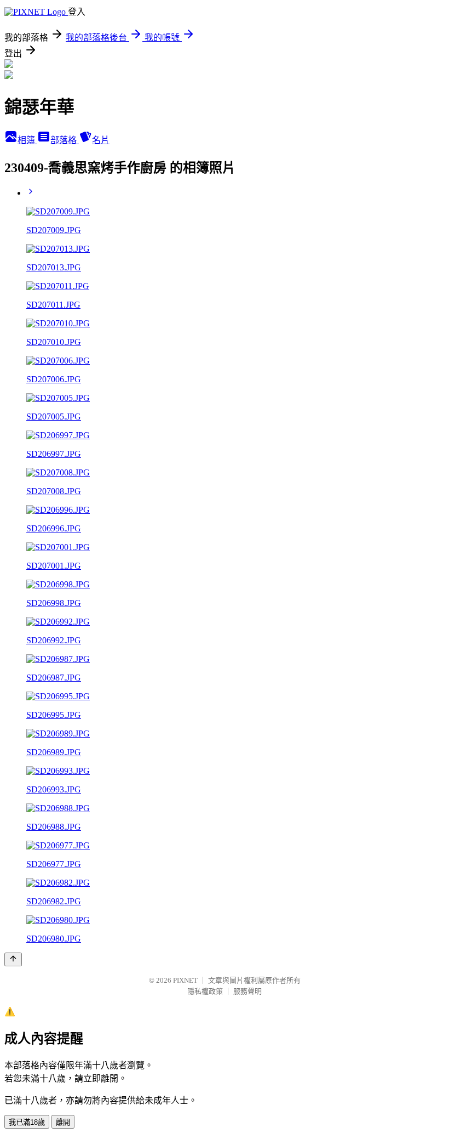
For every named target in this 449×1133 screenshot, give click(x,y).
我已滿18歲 (27, 1122)
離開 (63, 1122)
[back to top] (13, 959)
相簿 (27, 140)
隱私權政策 (205, 991)
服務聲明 (247, 991)
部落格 (64, 140)
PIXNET (185, 980)
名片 (101, 140)
